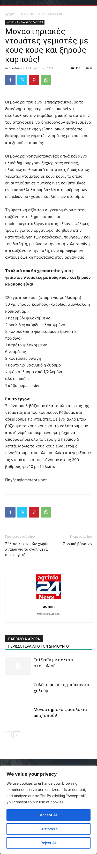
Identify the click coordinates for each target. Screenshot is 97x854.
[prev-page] (8, 734)
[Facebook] (10, 80)
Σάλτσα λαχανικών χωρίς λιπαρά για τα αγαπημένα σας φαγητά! (26, 549)
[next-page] (16, 734)
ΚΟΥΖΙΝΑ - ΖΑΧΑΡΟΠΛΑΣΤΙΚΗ (41, 14)
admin (17, 68)
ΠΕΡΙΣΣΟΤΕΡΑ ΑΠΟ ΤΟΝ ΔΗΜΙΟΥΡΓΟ (38, 646)
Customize (49, 829)
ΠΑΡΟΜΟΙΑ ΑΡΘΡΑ (24, 639)
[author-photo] (48, 599)
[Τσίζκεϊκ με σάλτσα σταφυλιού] (18, 666)
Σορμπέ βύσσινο (77, 544)
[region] (48, 810)
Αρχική (10, 14)
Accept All (48, 815)
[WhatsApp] (46, 80)
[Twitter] (22, 80)
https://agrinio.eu (48, 614)
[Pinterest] (34, 80)
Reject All (48, 843)
